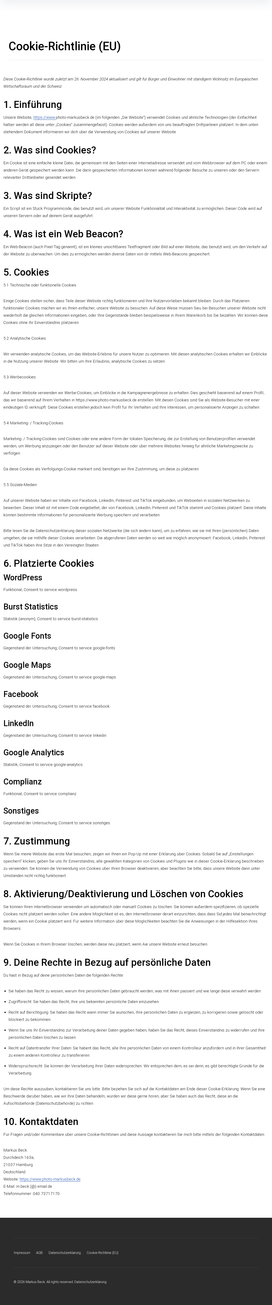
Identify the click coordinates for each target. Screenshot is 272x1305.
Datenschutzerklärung (65, 1253)
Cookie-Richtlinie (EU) (102, 1253)
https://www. (44, 117)
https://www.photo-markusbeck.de (50, 1179)
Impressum (22, 1253)
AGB (39, 1253)
